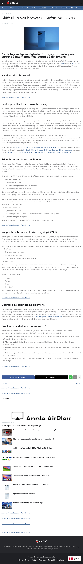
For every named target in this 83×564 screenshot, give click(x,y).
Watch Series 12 (67, 8)
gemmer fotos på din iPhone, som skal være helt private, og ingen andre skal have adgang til (39, 152)
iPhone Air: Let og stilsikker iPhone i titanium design (32, 485)
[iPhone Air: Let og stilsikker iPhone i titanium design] (7, 487)
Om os (27, 560)
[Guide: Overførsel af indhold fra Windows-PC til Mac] (7, 450)
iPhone (8, 13)
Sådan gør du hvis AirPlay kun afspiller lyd (21, 425)
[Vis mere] (79, 377)
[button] (2, 3)
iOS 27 (11, 8)
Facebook (42, 560)
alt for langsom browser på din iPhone (49, 317)
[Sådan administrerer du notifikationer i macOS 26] (7, 477)
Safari (62, 64)
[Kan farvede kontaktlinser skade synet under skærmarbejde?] (7, 432)
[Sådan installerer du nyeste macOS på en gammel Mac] (7, 468)
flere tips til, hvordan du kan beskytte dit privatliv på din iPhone (35, 148)
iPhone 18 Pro (31, 8)
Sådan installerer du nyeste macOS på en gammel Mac (33, 466)
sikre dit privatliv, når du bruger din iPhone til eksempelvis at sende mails (47, 150)
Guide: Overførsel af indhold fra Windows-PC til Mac (32, 448)
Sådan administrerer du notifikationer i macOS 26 (31, 475)
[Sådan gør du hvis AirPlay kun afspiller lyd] (41, 410)
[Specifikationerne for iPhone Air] (7, 496)
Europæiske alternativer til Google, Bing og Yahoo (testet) (34, 457)
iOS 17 (74, 64)
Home (20, 560)
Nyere (5, 383)
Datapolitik (51, 560)
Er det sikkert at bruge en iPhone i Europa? (28, 503)
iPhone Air (20, 8)
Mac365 (32, 557)
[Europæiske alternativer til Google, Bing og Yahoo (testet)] (7, 459)
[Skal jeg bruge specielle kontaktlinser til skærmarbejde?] (7, 441)
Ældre (78, 383)
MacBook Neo (53, 8)
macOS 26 (42, 8)
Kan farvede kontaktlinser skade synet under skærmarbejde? (35, 430)
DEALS (4, 8)
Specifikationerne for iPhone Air (24, 494)
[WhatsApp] (71, 377)
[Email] (75, 377)
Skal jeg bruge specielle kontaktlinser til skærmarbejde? (33, 439)
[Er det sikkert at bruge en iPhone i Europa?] (7, 505)
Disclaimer (61, 560)
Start (3, 13)
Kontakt (34, 560)
